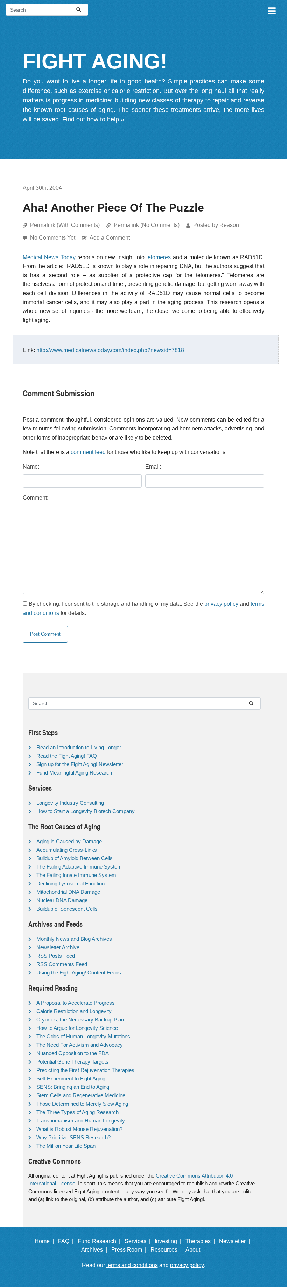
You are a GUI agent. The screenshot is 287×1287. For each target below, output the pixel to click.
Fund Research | (100, 1241)
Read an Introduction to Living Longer (78, 747)
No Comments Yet (53, 238)
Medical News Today (49, 257)
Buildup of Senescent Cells (67, 909)
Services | (139, 1241)
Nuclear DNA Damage (62, 900)
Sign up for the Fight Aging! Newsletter (79, 764)
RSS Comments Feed (61, 964)
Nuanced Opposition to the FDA (72, 1053)
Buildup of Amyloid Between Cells (74, 858)
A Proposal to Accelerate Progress (75, 1003)
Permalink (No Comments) (147, 225)
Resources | (167, 1250)
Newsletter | (236, 1241)
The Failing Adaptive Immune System (79, 867)
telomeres (158, 257)
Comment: (35, 498)
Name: (31, 467)
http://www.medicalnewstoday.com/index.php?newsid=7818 (110, 350)
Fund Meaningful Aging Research (74, 773)
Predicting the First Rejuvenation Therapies (85, 1070)
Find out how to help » (93, 119)
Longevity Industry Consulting (70, 803)
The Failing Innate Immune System (76, 875)
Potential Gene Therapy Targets (72, 1062)
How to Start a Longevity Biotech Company (85, 811)
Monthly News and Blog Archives (74, 939)
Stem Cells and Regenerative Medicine (80, 1095)
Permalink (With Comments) (65, 225)
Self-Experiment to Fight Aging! (71, 1078)
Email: (153, 467)
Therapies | (202, 1241)
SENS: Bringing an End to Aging (72, 1087)
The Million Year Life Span (66, 1146)
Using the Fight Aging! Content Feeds (78, 973)
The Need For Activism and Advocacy (79, 1045)
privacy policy (221, 604)
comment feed (88, 452)
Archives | (95, 1250)
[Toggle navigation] (271, 10)
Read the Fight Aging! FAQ (66, 756)
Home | (46, 1241)
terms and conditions (132, 1265)
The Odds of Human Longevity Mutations (83, 1036)
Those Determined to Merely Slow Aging (82, 1104)
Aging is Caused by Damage (69, 841)
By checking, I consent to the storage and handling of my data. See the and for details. (143, 608)
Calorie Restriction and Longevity (74, 1011)
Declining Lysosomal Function (70, 883)
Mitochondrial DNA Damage (68, 892)
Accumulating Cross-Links (66, 850)
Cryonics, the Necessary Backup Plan (80, 1020)
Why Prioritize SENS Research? (73, 1137)
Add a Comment (110, 238)
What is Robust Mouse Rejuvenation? (79, 1129)
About (196, 1250)
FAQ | (67, 1241)
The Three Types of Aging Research (77, 1112)
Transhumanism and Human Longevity (80, 1121)
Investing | (169, 1241)
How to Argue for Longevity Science (77, 1028)
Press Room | (130, 1250)
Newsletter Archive (57, 947)
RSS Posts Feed (55, 956)
